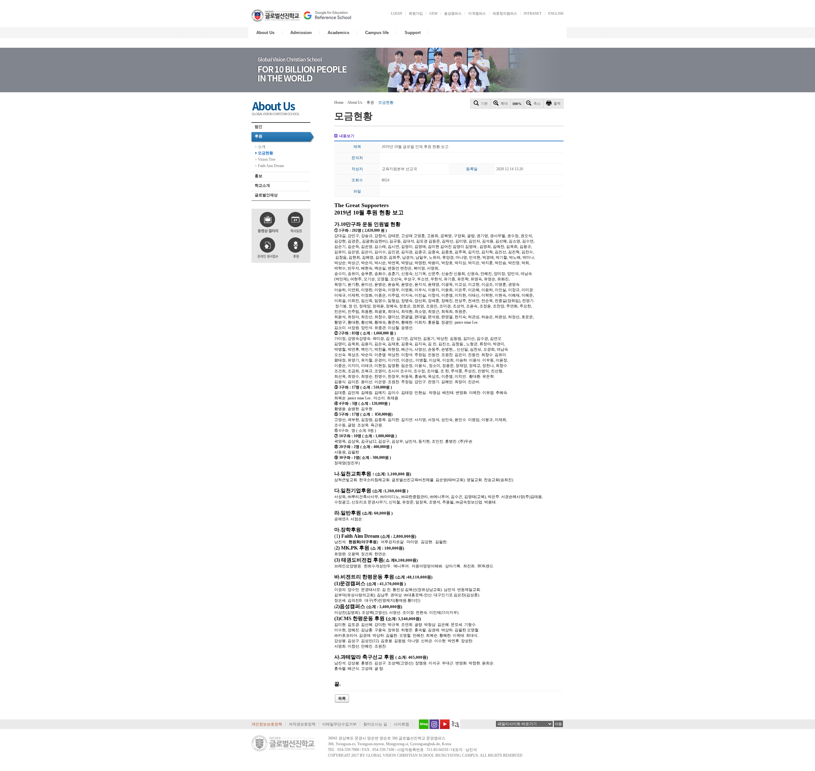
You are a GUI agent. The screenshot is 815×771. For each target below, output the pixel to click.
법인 (258, 126)
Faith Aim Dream (271, 166)
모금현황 (265, 153)
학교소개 (262, 185)
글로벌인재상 (266, 195)
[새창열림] (422, 724)
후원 (258, 136)
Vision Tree (266, 159)
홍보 (258, 176)
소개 (262, 146)
